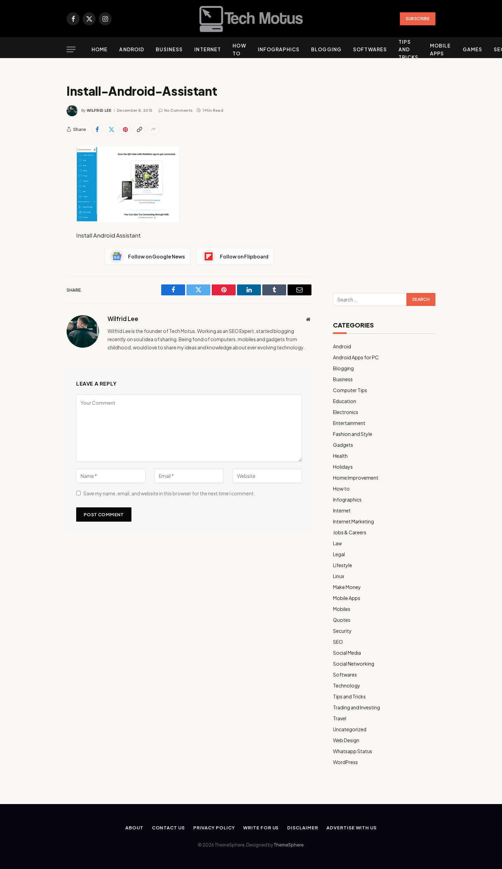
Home (100, 49)
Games (473, 49)
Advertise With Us (351, 827)
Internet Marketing (353, 521)
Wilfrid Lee (99, 110)
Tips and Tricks (408, 49)
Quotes (341, 620)
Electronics (345, 412)
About (134, 827)
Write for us (261, 827)
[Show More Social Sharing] (153, 129)
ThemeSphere (289, 844)
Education (344, 401)
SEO (338, 642)
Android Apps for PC (356, 357)
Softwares (370, 49)
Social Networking (353, 663)
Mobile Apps (440, 49)
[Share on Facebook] (97, 129)
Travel (339, 718)
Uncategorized (349, 729)
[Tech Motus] (251, 19)
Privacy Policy (214, 827)
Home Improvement (355, 477)
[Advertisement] (384, 175)
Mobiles (341, 609)
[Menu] (71, 49)
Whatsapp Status (352, 751)
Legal (339, 554)
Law (337, 543)
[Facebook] (43, 169)
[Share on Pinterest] (125, 129)
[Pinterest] (43, 221)
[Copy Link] (139, 129)
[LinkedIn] (43, 204)
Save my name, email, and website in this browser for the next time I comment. (169, 493)
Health (340, 456)
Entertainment (349, 423)
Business (169, 49)
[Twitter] (43, 186)
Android (131, 49)
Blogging (326, 49)
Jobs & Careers (349, 532)
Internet (207, 49)
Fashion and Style (352, 434)
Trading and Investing (356, 707)
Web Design (346, 740)
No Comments (178, 110)
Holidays (343, 467)
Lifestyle (342, 565)
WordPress (345, 762)
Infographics (278, 49)
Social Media (347, 653)
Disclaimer (302, 827)
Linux (338, 576)
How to (239, 49)
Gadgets (343, 445)
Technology (346, 685)
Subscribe (418, 18)
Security (342, 631)
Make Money (347, 587)
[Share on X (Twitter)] (111, 129)
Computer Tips (350, 390)
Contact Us (168, 827)
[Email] (43, 239)
